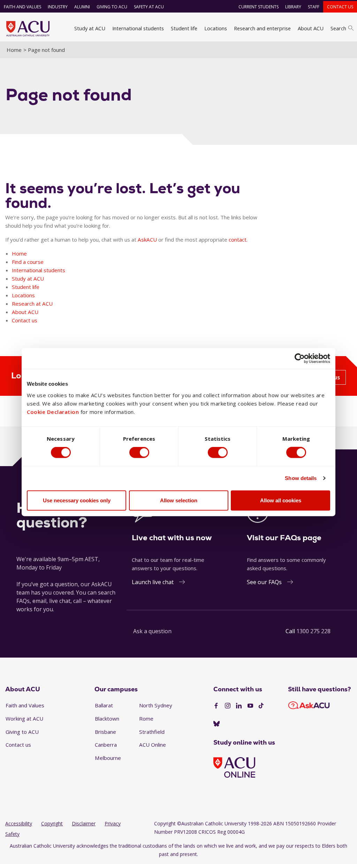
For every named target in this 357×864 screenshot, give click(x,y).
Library (293, 7)
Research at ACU (32, 303)
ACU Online (152, 744)
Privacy (113, 823)
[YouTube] (250, 706)
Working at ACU (24, 718)
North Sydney (155, 705)
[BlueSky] (216, 724)
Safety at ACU (149, 7)
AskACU (147, 239)
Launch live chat (153, 582)
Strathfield (152, 731)
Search (338, 28)
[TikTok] (261, 706)
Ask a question (152, 631)
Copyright (52, 823)
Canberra (106, 744)
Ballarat (104, 705)
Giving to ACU (112, 7)
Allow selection (178, 500)
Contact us (340, 7)
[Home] (28, 29)
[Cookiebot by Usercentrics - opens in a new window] (299, 358)
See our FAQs (264, 582)
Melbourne (108, 757)
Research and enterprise (262, 28)
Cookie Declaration (53, 411)
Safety (12, 834)
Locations (215, 28)
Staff (313, 7)
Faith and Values (22, 7)
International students (138, 28)
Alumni (82, 7)
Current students (258, 7)
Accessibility (18, 823)
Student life (184, 28)
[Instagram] (227, 706)
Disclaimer (84, 823)
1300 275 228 (313, 631)
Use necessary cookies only (77, 500)
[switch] (139, 452)
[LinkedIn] (239, 706)
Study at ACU (89, 28)
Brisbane (105, 731)
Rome (146, 718)
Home (14, 49)
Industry (58, 7)
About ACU (311, 28)
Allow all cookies (280, 500)
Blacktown (107, 718)
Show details (301, 478)
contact (237, 239)
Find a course (28, 261)
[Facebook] (216, 706)
